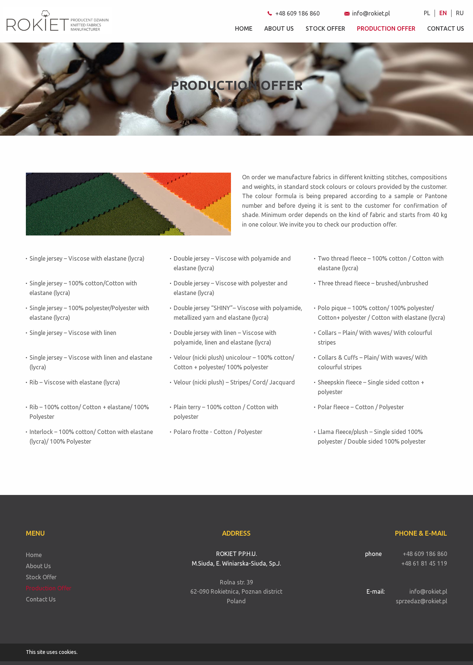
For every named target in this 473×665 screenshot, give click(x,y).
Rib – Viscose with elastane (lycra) (75, 382)
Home (243, 28)
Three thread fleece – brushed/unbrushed (373, 283)
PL (427, 13)
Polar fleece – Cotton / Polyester (361, 407)
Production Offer (386, 28)
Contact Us (445, 28)
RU (460, 13)
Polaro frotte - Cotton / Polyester (218, 431)
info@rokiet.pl (371, 13)
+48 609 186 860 (297, 13)
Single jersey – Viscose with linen (73, 332)
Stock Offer (325, 28)
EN (443, 13)
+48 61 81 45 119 (424, 563)
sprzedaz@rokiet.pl (421, 601)
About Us (279, 28)
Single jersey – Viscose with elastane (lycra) (87, 258)
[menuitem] (427, 13)
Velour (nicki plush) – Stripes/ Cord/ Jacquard (234, 382)
